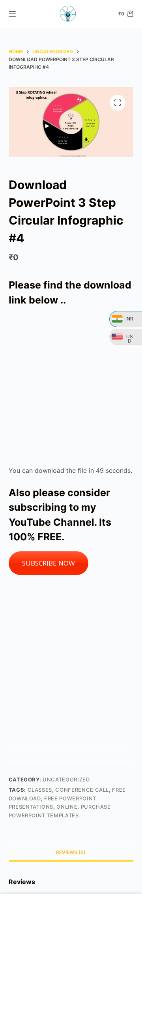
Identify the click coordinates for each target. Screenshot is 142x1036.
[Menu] (12, 13)
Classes (40, 790)
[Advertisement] (71, 386)
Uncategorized (66, 779)
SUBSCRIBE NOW (48, 563)
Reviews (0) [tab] (71, 852)
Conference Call (82, 790)
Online (66, 807)
